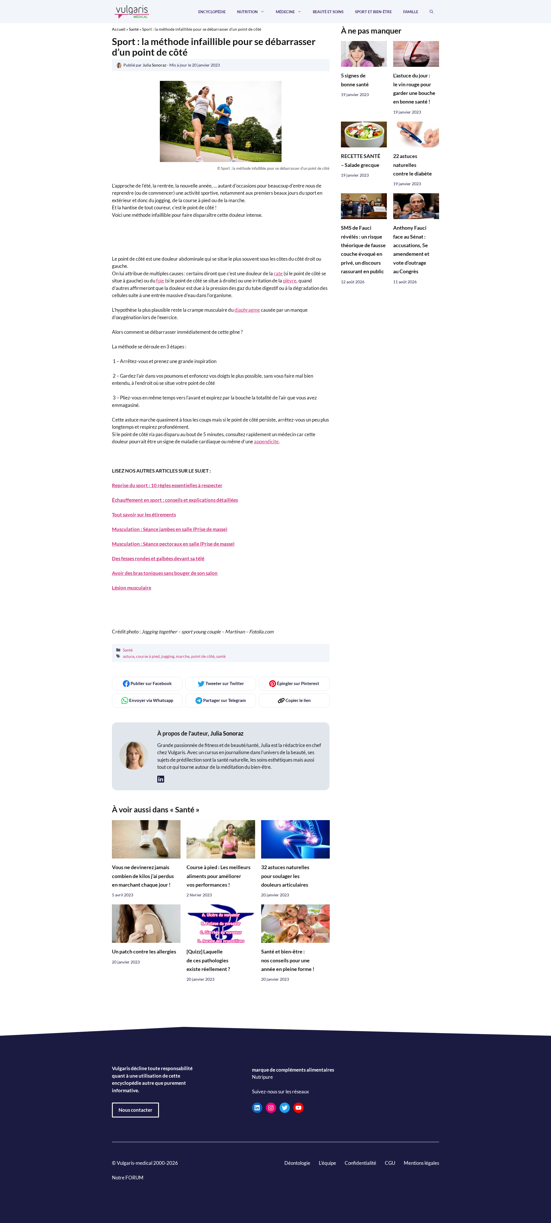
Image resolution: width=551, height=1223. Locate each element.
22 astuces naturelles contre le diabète (412, 165)
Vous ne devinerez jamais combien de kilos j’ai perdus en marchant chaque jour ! (143, 876)
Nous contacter (135, 1110)
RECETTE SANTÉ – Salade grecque (360, 160)
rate (278, 273)
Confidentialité (360, 1163)
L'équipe (327, 1163)
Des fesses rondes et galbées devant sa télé (158, 558)
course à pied (148, 656)
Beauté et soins (328, 11)
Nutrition (247, 11)
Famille (410, 11)
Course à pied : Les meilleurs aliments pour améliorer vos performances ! (219, 876)
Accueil (118, 29)
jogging (167, 656)
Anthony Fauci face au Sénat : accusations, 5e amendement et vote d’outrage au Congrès (411, 250)
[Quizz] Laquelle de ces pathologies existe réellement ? (208, 960)
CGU (390, 1163)
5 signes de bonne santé (355, 80)
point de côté (202, 656)
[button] (431, 11)
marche (182, 656)
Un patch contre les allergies (144, 952)
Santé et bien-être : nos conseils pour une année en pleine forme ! (287, 960)
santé (221, 656)
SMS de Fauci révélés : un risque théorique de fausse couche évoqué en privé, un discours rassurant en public (363, 250)
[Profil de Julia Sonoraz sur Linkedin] (160, 779)
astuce (128, 656)
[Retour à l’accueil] (132, 11)
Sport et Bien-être (373, 11)
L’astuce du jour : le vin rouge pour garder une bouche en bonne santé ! (414, 89)
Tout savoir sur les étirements (144, 515)
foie (160, 281)
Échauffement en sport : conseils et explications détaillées (175, 500)
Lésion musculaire (131, 588)
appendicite (266, 441)
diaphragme (247, 310)
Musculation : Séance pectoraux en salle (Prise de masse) (173, 544)
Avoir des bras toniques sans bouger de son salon (165, 573)
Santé (134, 29)
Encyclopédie (212, 11)
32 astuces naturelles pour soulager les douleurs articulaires (285, 876)
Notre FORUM (127, 1178)
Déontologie (297, 1163)
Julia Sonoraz (226, 733)
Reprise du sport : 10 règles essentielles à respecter (167, 485)
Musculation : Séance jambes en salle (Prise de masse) (169, 529)
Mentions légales (421, 1163)
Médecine (285, 11)
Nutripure (262, 1077)
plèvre (289, 281)
